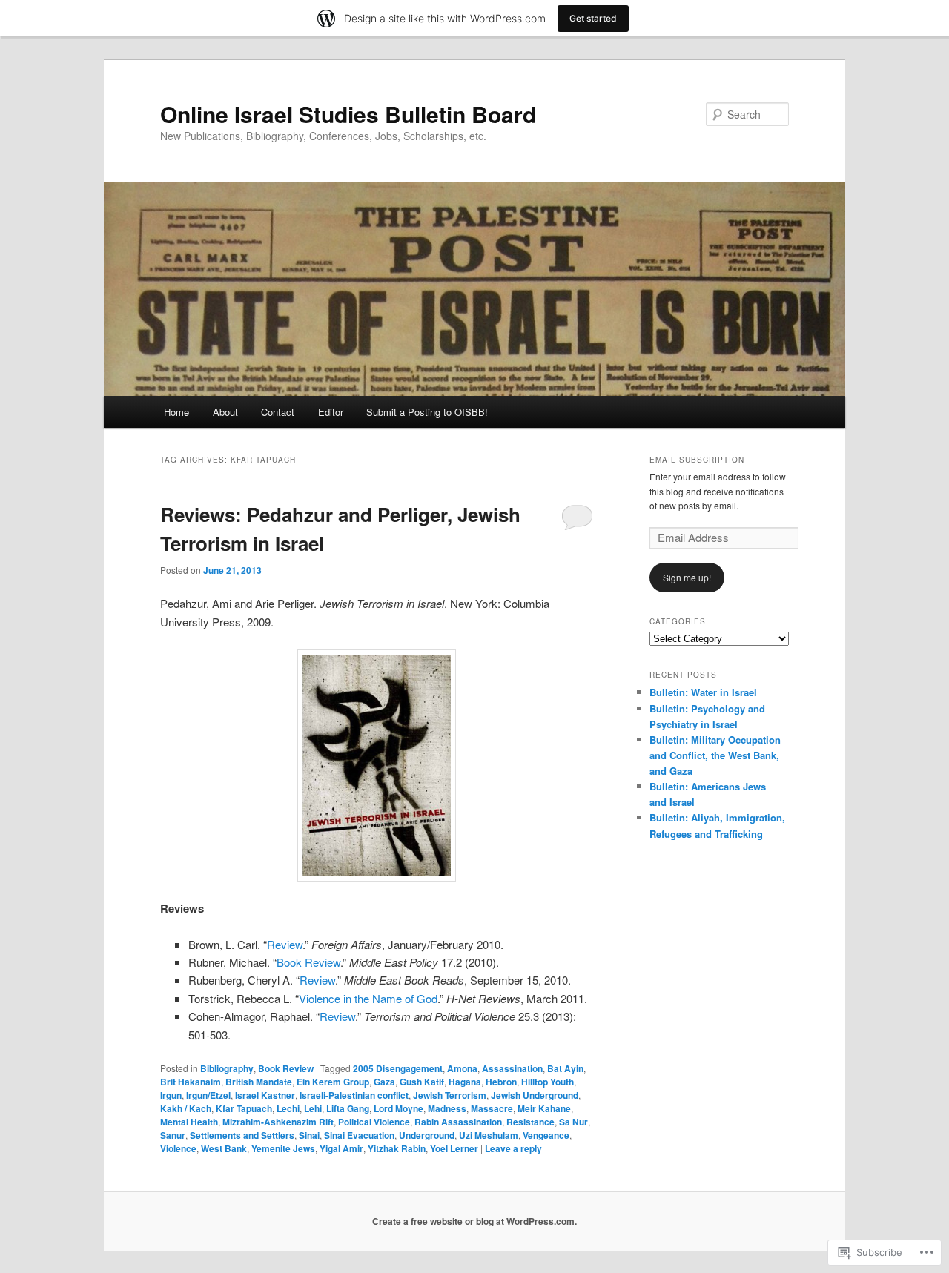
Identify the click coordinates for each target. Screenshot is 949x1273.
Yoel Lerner (454, 1148)
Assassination (512, 1068)
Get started (593, 18)
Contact (277, 412)
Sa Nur (573, 1121)
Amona (462, 1068)
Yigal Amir (341, 1148)
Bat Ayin (565, 1068)
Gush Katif (422, 1081)
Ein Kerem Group (333, 1081)
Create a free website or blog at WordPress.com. (474, 1221)
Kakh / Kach (185, 1108)
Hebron (501, 1081)
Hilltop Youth (547, 1081)
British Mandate (258, 1081)
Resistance (530, 1121)
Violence (178, 1148)
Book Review (308, 962)
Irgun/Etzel (208, 1095)
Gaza (384, 1081)
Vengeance (546, 1135)
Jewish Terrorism (449, 1095)
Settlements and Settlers (242, 1135)
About (225, 412)
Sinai (309, 1135)
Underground (426, 1135)
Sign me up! (687, 577)
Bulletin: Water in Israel (703, 692)
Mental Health (189, 1121)
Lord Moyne (398, 1108)
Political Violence (374, 1121)
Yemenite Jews (283, 1148)
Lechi (288, 1108)
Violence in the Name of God (368, 998)
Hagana (465, 1081)
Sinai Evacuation (359, 1135)
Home (176, 412)
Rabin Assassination (458, 1121)
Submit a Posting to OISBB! (427, 412)
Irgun (171, 1095)
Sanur (172, 1135)
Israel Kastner (265, 1095)
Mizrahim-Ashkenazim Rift (278, 1121)
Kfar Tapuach (244, 1108)
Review (284, 944)
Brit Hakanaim (190, 1081)
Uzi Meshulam (488, 1135)
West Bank (224, 1148)
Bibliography (227, 1068)
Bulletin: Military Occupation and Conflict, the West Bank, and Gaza (715, 755)
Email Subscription (696, 459)
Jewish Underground (534, 1095)
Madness (447, 1108)
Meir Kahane (544, 1108)
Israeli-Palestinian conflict (354, 1095)
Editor (330, 412)
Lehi (313, 1108)
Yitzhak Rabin (397, 1148)
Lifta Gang (347, 1108)
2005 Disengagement (398, 1068)
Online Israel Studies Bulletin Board (348, 114)
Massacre (492, 1108)
